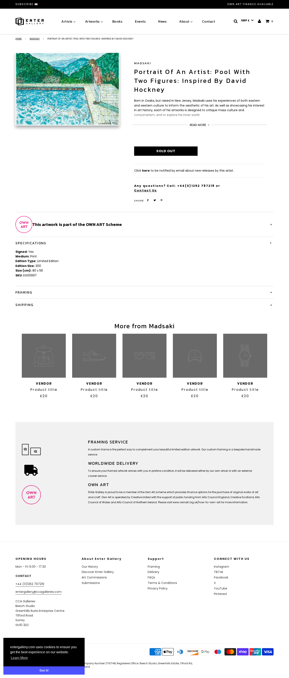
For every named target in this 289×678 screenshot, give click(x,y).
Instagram (221, 567)
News (162, 21)
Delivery (153, 572)
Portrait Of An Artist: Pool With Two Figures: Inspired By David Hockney (192, 80)
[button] (247, 20)
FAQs (151, 577)
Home (18, 38)
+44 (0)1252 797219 (29, 584)
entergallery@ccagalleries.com (38, 592)
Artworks (92, 21)
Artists (66, 21)
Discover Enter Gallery (98, 572)
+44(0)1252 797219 (196, 186)
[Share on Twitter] (155, 200)
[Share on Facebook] (148, 200)
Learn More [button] (19, 658)
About (184, 21)
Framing (154, 567)
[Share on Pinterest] (162, 200)
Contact (208, 21)
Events (140, 21)
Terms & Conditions (162, 583)
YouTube (220, 588)
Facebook (221, 577)
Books (117, 21)
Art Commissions (94, 577)
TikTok (218, 572)
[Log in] (259, 21)
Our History (90, 567)
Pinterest (220, 594)
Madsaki (35, 38)
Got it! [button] (44, 670)
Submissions (91, 583)
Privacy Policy (158, 588)
